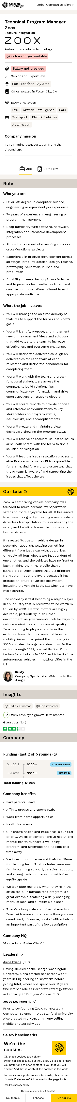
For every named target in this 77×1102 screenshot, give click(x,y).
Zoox (10, 27)
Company (50, 169)
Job (29, 169)
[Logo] (13, 5)
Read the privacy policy (16, 1085)
